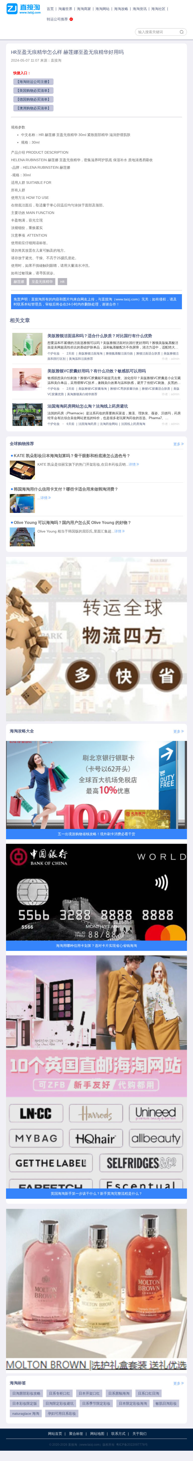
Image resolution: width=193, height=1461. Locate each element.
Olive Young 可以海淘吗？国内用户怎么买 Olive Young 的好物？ (72, 522)
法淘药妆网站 (109, 424)
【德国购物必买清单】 (33, 99)
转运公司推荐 (57, 19)
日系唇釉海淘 (118, 1393)
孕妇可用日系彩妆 (62, 1413)
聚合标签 (76, 1434)
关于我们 (139, 1434)
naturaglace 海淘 (25, 1413)
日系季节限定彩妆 (96, 1403)
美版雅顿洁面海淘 (90, 353)
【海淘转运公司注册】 (33, 82)
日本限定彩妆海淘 (133, 1403)
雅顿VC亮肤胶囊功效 (124, 388)
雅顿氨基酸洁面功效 (119, 353)
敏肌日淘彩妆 (166, 1403)
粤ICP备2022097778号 (132, 1444)
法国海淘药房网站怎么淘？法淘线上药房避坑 (87, 406)
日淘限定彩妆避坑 (59, 1403)
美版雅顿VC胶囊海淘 (92, 388)
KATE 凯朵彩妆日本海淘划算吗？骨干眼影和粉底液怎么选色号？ (72, 456)
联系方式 (118, 1434)
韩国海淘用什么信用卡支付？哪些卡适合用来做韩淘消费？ (66, 489)
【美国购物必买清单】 (33, 90)
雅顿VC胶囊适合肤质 (156, 388)
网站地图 (97, 1434)
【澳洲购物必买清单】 (33, 108)
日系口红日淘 (148, 1393)
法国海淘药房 (87, 424)
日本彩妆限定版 (24, 1403)
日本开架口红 (89, 1393)
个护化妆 (53, 353)
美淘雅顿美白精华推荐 (82, 394)
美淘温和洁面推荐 (81, 359)
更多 (176, 444)
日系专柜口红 (59, 1393)
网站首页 (55, 1434)
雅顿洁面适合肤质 (148, 353)
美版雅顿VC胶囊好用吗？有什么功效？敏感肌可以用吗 (96, 371)
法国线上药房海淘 (133, 424)
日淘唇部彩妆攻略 (26, 1393)
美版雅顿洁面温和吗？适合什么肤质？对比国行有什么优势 (99, 336)
